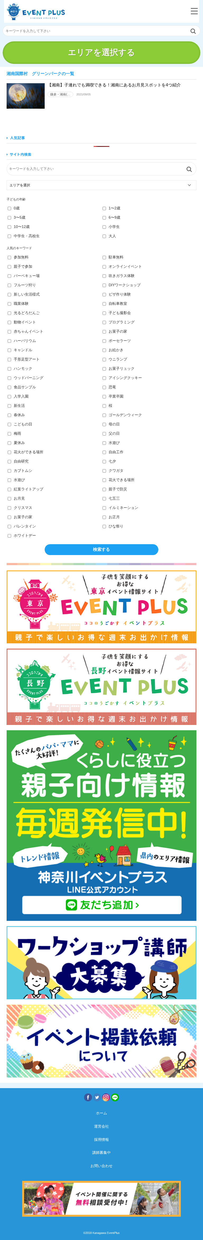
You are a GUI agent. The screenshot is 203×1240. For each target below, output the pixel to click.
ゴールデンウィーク (125, 415)
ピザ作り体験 (120, 294)
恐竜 (112, 387)
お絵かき (116, 350)
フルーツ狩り (25, 285)
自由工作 (116, 452)
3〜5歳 (19, 217)
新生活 (19, 405)
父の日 (114, 433)
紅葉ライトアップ (28, 489)
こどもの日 (23, 424)
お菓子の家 (118, 331)
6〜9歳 (114, 217)
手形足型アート (27, 359)
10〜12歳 (22, 227)
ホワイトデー (25, 535)
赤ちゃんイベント (28, 331)
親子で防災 (118, 489)
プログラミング (122, 322)
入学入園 (21, 396)
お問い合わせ (101, 1166)
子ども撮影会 (120, 313)
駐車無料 (116, 257)
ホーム (101, 1113)
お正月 (114, 517)
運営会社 (101, 1126)
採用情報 (101, 1139)
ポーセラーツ (120, 340)
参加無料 (21, 257)
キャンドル (23, 350)
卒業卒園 (116, 396)
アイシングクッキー (125, 378)
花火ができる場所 (28, 452)
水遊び (114, 443)
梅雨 (17, 433)
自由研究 (21, 461)
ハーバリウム (25, 340)
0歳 (17, 208)
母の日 (114, 424)
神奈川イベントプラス (36, 11)
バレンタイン (25, 526)
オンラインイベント (125, 266)
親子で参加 (23, 266)
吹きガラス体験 (122, 276)
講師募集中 (101, 1152)
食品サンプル (25, 387)
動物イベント (25, 322)
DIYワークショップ (125, 285)
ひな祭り (116, 526)
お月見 (19, 498)
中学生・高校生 (27, 236)
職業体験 (21, 303)
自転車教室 (118, 303)
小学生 (114, 227)
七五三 (114, 498)
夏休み (19, 443)
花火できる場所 (122, 480)
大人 (112, 236)
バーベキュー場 (27, 276)
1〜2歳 (114, 208)
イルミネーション (123, 507)
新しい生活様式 (27, 294)
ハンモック (23, 368)
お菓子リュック (122, 368)
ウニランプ (118, 359)
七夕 (112, 461)
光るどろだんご (27, 313)
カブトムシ (23, 470)
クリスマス (23, 507)
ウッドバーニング (28, 378)
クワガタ (116, 470)
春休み (19, 415)
